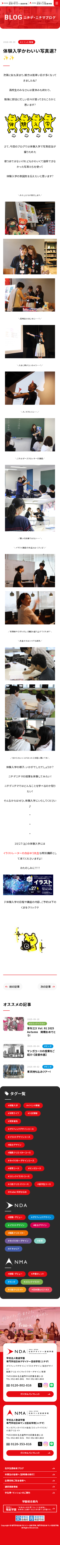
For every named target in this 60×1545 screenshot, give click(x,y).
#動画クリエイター (16, 1232)
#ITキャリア (13, 1248)
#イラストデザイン (16, 1225)
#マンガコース (34, 1168)
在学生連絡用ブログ (14, 1468)
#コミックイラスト (32, 1281)
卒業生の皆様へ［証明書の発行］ (20, 1474)
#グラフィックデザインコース (21, 1128)
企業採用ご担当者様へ (15, 1480)
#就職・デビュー (15, 1217)
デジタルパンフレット (30, 1394)
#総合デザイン (15, 1144)
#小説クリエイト (15, 1289)
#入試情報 (33, 1113)
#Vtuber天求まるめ (17, 1191)
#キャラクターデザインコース (21, 1160)
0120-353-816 (21, 1444)
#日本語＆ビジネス (40, 1289)
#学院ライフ (13, 1113)
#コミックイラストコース (19, 1176)
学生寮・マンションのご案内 (17, 1492)
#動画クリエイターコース (19, 1152)
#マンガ (11, 1281)
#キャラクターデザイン (18, 1240)
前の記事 (14, 986)
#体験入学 (13, 1105)
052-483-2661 (17, 1379)
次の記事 (45, 986)
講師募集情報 (11, 1486)
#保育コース (13, 1168)
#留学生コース (44, 1184)
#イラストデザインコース (19, 1136)
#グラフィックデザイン (41, 1217)
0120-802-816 (21, 1385)
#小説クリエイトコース (18, 1184)
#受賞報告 (13, 1121)
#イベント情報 (26, 42)
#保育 (40, 1240)
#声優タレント (37, 1273)
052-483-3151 (17, 1438)
